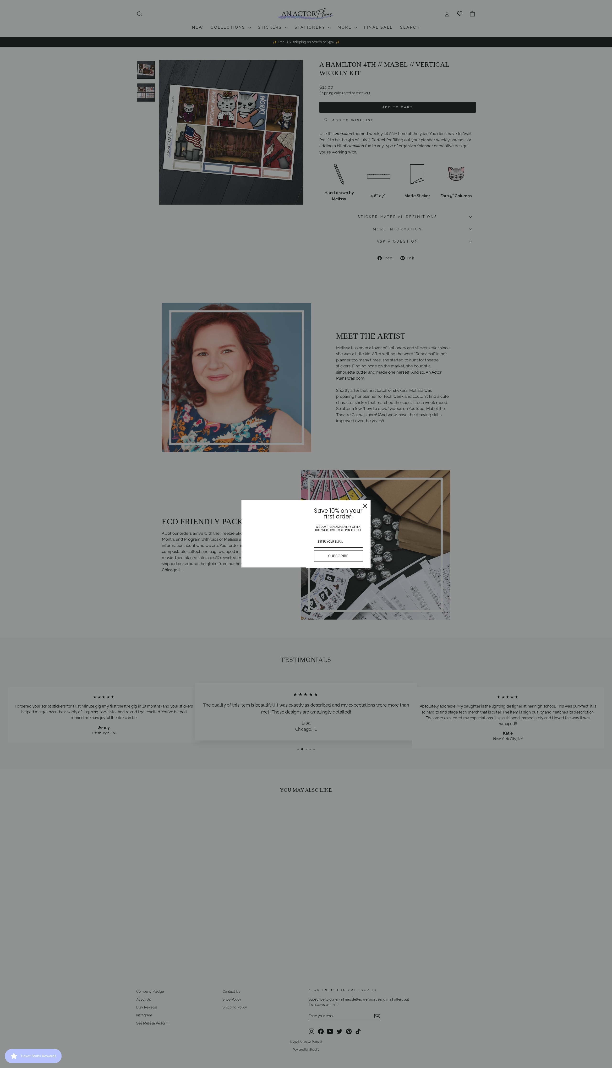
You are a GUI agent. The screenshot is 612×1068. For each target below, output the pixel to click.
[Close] (365, 506)
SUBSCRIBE (338, 556)
